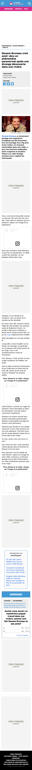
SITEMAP (15, 766)
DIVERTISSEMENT (18, 46)
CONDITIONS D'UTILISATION (16, 760)
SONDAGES (8, 9)
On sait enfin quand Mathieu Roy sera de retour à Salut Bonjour (14, 562)
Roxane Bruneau (9, 136)
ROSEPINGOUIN (6, 46)
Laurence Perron (7, 75)
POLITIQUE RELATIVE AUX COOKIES (16, 764)
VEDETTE (18, 9)
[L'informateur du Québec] (16, 3)
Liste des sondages (22, 635)
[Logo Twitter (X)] (8, 83)
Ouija (9, 335)
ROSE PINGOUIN (16, 754)
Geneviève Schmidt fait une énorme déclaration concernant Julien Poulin (15, 570)
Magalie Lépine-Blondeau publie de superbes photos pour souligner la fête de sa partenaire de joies (15, 580)
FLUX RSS (9, 766)
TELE (26, 9)
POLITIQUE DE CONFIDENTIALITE (16, 762)
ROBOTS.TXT (21, 766)
